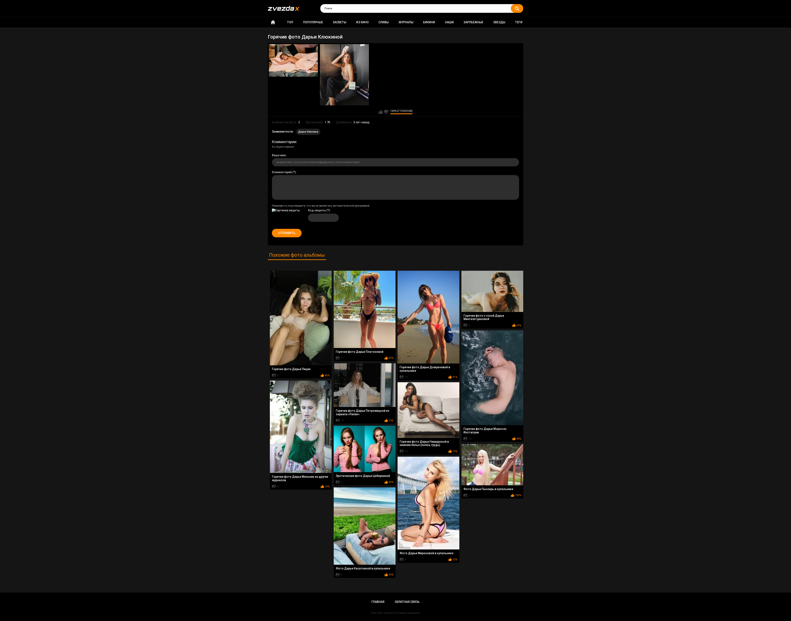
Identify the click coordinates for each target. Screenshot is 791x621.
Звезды (499, 22)
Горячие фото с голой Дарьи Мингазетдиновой (483, 317)
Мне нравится (381, 112)
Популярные (313, 22)
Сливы (383, 22)
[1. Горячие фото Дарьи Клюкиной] (293, 60)
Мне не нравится (386, 112)
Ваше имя (279, 155)
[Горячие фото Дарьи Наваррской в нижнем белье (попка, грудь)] (428, 410)
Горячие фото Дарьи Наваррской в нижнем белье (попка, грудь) (424, 443)
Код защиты (317, 210)
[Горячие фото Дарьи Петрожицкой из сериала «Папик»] (365, 385)
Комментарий (282, 172)
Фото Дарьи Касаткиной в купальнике (363, 568)
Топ (290, 22)
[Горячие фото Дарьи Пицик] (301, 318)
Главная (273, 22)
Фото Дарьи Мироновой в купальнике (426, 553)
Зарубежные (473, 22)
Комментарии (284, 142)
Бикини (429, 22)
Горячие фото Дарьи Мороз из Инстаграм (484, 430)
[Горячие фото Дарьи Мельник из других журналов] (301, 427)
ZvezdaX (389, 613)
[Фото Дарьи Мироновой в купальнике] (428, 503)
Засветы (339, 22)
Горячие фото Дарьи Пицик (291, 369)
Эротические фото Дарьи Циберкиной (363, 476)
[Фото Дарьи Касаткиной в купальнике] (365, 526)
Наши (449, 22)
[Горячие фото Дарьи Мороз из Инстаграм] (492, 377)
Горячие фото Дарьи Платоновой (359, 351)
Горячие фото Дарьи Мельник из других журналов (300, 478)
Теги (518, 22)
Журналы (406, 22)
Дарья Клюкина (308, 131)
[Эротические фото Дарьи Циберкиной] (365, 449)
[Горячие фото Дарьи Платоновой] (365, 309)
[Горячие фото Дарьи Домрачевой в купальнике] (428, 317)
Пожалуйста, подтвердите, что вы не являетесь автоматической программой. (321, 205)
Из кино (362, 22)
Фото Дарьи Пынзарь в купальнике (488, 489)
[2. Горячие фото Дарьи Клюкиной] (344, 75)
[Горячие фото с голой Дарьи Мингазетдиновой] (492, 291)
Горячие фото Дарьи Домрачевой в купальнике (425, 369)
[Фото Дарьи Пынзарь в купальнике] (492, 464)
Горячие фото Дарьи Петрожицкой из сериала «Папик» (362, 412)
